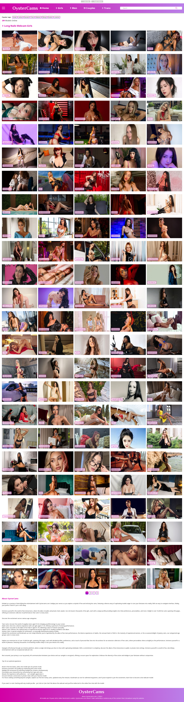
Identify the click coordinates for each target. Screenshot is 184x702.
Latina (20, 17)
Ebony (44, 17)
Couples (90, 8)
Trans (107, 8)
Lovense (56, 17)
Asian (14, 17)
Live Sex (86, 1)
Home (45, 8)
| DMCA (99, 696)
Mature (38, 17)
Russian (26, 17)
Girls (60, 8)
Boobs (50, 17)
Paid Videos (98, 1)
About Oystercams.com (89, 696)
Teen (32, 17)
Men (74, 8)
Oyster (25, 8)
